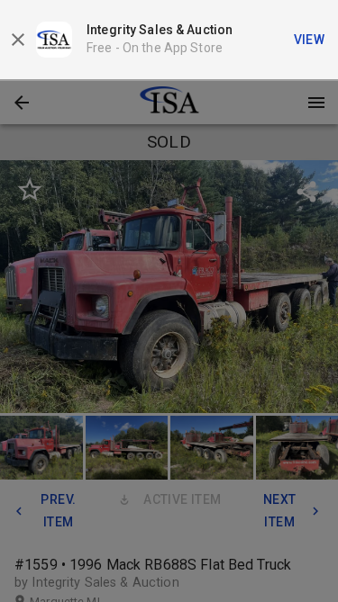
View (309, 39)
